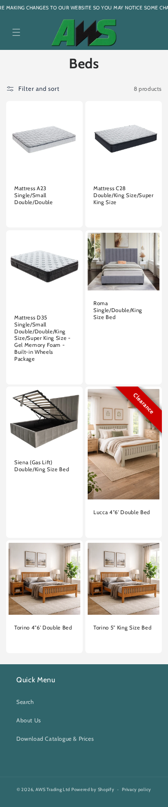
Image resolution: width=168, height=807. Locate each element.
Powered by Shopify (93, 789)
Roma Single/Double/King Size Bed (117, 310)
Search (25, 702)
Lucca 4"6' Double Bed (121, 512)
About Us (28, 720)
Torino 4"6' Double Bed (43, 627)
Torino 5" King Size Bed (122, 627)
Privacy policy (136, 789)
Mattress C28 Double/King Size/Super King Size (123, 195)
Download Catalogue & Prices (55, 738)
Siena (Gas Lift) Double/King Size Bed (41, 465)
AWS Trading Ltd (53, 789)
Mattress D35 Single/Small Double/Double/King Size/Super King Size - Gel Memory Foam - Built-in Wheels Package (42, 338)
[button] (16, 32)
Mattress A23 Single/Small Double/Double (33, 195)
